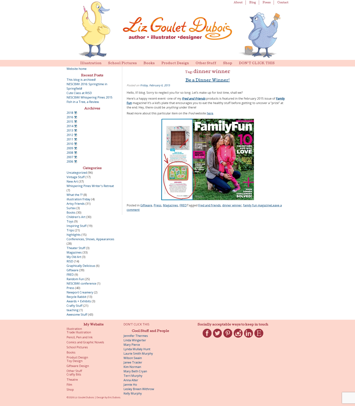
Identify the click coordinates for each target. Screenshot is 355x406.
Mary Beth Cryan (135, 371)
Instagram (238, 337)
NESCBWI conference (81, 283)
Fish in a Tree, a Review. (83, 102)
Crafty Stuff (74, 306)
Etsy (259, 337)
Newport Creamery (80, 292)
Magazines (170, 205)
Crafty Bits (74, 374)
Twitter (217, 337)
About (238, 2)
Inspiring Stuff (77, 226)
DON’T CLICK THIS (257, 63)
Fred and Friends (193, 98)
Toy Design (74, 361)
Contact (282, 2)
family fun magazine (257, 205)
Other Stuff (206, 63)
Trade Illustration (79, 332)
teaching (73, 310)
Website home (77, 69)
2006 (70, 161)
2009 (70, 148)
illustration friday (78, 199)
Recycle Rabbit (76, 297)
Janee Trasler (133, 362)
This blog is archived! (81, 80)
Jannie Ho (130, 385)
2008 (70, 153)
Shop (227, 63)
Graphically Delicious (81, 266)
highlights (74, 235)
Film (69, 384)
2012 (70, 135)
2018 (70, 113)
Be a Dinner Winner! (207, 81)
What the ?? (75, 195)
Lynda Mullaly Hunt (137, 349)
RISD (70, 261)
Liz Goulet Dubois (177, 30)
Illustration (91, 63)
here (210, 113)
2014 (70, 126)
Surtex (71, 208)
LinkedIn (248, 337)
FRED (183, 205)
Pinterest (227, 337)
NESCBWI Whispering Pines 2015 (89, 97)
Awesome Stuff (77, 314)
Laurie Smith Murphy (138, 353)
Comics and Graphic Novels (85, 342)
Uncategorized (77, 173)
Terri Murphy (133, 376)
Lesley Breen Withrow (139, 389)
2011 (70, 139)
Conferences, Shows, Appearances (90, 239)
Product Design (175, 63)
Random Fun (75, 279)
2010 (70, 144)
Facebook (207, 337)
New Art (72, 181)
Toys (70, 221)
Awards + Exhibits (79, 301)
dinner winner (232, 205)
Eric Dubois (114, 397)
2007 (70, 157)
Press (267, 2)
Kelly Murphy (133, 393)
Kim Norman (132, 367)
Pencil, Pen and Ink (80, 337)
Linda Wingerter (135, 340)
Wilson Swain (133, 358)
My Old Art (74, 257)
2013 (70, 130)
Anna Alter (131, 380)
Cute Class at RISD (79, 93)
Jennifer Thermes (136, 336)
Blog (252, 2)
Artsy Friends (76, 204)
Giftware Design (78, 366)
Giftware (146, 205)
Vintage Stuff (76, 177)
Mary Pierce (132, 345)
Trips (70, 230)
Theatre (72, 379)
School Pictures (122, 63)
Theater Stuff (76, 248)
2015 (70, 122)
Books (149, 63)
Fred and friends (209, 205)
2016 (70, 117)
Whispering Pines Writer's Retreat (90, 186)
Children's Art (76, 217)
